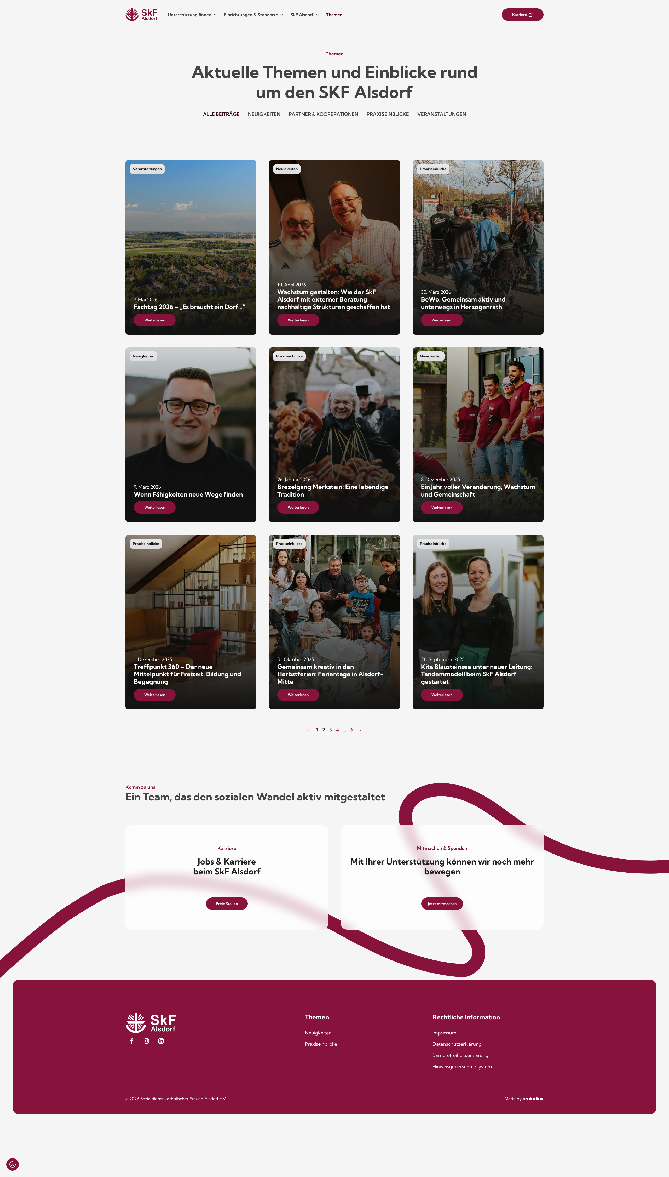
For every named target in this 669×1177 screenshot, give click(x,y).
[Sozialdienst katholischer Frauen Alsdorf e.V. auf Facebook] (131, 1041)
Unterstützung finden (189, 14)
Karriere (519, 14)
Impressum (444, 1033)
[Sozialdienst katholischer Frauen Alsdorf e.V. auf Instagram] (146, 1041)
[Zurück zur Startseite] (141, 14)
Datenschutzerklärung (457, 1044)
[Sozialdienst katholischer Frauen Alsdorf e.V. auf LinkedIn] (161, 1041)
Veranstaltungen (441, 114)
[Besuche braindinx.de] (533, 1098)
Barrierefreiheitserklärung (460, 1055)
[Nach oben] (649, 1157)
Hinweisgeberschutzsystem (462, 1067)
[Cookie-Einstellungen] (12, 1164)
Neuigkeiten (264, 114)
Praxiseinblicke (388, 114)
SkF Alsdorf (302, 14)
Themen (334, 14)
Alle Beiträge (221, 114)
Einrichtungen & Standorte (251, 14)
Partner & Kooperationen (323, 114)
